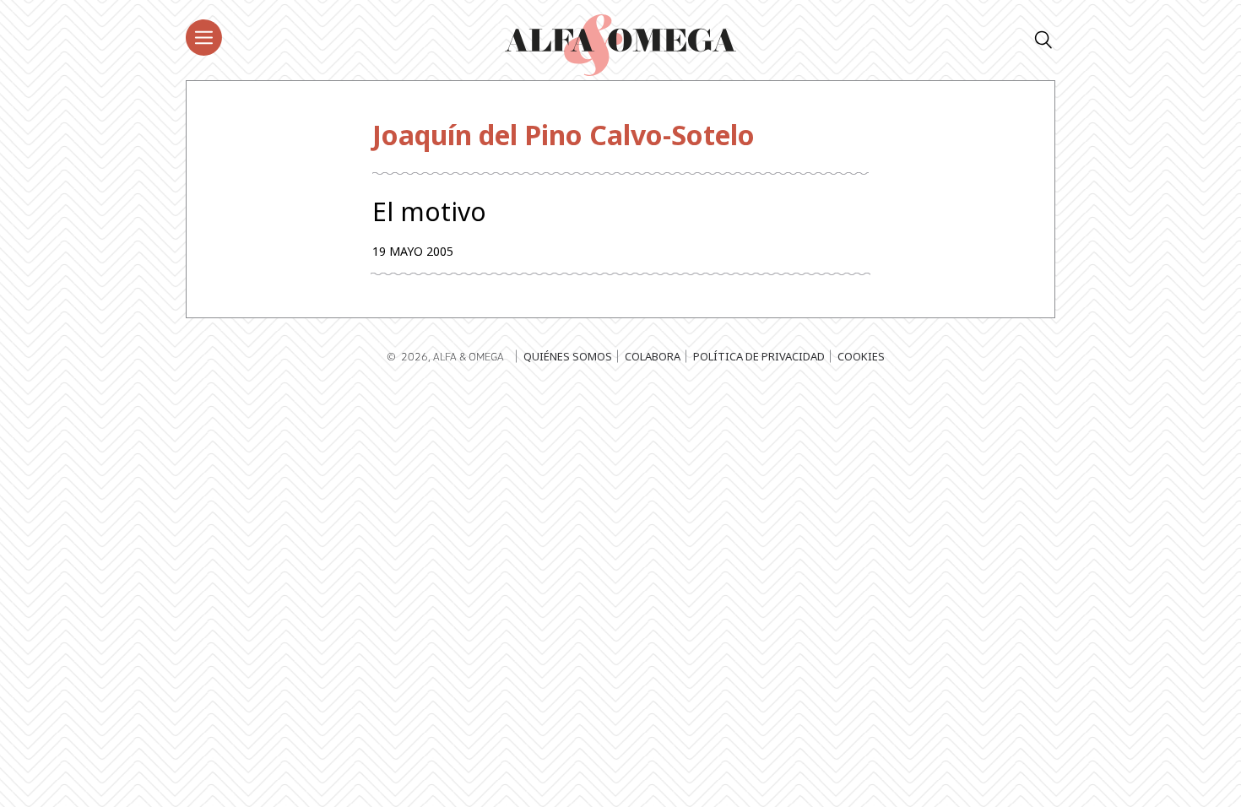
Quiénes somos (567, 356)
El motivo (429, 212)
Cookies (861, 356)
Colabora (652, 356)
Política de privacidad (759, 356)
